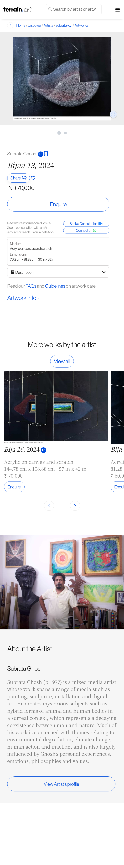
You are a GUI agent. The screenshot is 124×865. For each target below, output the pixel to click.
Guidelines (55, 286)
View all (62, 361)
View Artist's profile (61, 784)
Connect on (84, 230)
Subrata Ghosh (22, 154)
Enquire (58, 204)
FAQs (31, 286)
